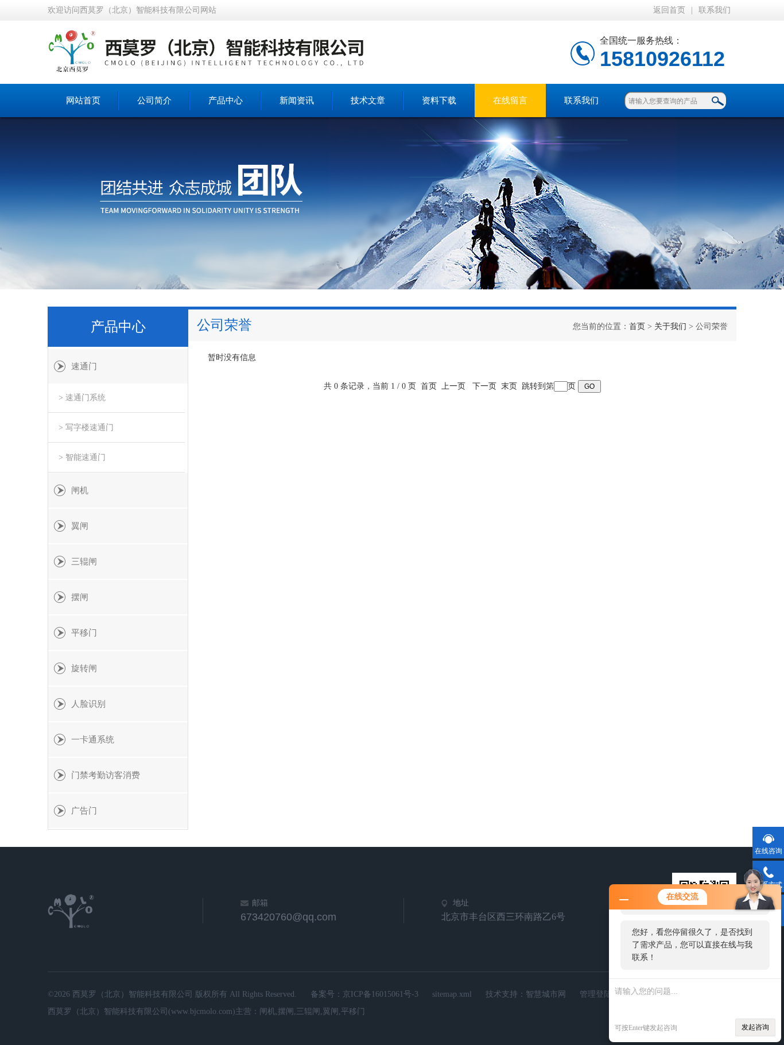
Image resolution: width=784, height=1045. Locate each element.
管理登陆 (596, 994)
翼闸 (79, 526)
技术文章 (368, 100)
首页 (637, 326)
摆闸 (79, 597)
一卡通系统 (92, 739)
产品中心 (225, 100)
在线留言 (510, 100)
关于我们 (670, 326)
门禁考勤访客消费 (105, 775)
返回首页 (669, 10)
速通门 (84, 366)
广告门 (84, 810)
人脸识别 (88, 704)
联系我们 (714, 10)
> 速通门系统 (82, 397)
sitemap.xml (452, 994)
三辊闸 (84, 561)
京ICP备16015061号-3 (380, 994)
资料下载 (439, 100)
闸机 (79, 490)
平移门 (84, 632)
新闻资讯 (297, 100)
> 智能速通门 (82, 457)
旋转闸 (84, 668)
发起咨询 (755, 1027)
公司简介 (154, 100)
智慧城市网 (546, 994)
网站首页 (83, 100)
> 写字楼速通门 (86, 427)
